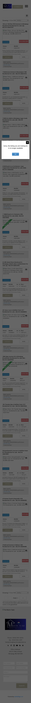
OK (15, 154)
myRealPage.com (18, 696)
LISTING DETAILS (8, 57)
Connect (17, 7)
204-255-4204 (6, 65)
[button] (17, 7)
